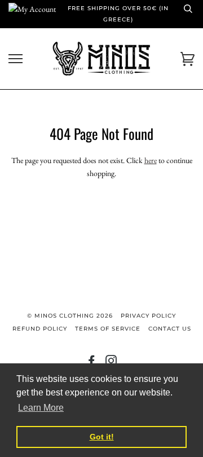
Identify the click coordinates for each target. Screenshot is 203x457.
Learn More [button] (41, 407)
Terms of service (107, 329)
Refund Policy (39, 329)
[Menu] (15, 59)
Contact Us (169, 329)
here (150, 160)
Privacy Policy (148, 316)
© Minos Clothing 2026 (70, 316)
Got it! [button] (102, 436)
